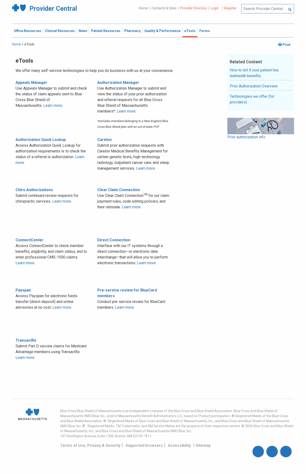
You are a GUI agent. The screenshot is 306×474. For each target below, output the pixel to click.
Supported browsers (144, 445)
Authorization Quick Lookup (41, 139)
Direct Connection (113, 240)
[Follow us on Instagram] (272, 451)
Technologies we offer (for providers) (252, 99)
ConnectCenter (30, 240)
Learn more (126, 111)
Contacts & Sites (164, 8)
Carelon (104, 139)
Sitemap (203, 445)
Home (143, 8)
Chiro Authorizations (34, 190)
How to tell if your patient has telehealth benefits (254, 73)
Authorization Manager (118, 82)
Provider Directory (193, 8)
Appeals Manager (31, 82)
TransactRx (26, 340)
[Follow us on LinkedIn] (286, 451)
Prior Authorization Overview (254, 86)
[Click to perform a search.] (290, 10)
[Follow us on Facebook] (258, 451)
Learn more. (53, 105)
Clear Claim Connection (118, 190)
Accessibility (179, 445)
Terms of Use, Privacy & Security (90, 445)
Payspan (23, 290)
